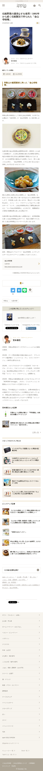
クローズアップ (7, 708)
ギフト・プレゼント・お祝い (11, 615)
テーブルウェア (7, 697)
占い (3, 714)
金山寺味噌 (18, 74)
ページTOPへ (21, 596)
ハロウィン (5, 638)
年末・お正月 (6, 650)
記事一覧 (35, 432)
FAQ (13, 766)
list (13, 293)
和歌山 (6, 301)
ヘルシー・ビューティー (9, 632)
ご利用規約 (31, 763)
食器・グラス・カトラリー (10, 685)
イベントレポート (7, 702)
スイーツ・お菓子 (7, 673)
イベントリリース (7, 726)
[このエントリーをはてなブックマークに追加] (19, 290)
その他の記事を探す (11, 570)
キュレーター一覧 (7, 750)
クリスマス (5, 644)
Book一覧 (25, 750)
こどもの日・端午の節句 (9, 662)
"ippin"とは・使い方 (8, 754)
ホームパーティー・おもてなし (12, 627)
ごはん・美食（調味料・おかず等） (13, 667)
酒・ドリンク (6, 679)
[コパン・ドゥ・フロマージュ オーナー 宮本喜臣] (17, 343)
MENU (3, 5)
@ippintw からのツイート (10, 743)
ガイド (4, 720)
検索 (39, 5)
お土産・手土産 (7, 621)
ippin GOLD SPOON (8, 737)
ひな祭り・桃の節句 (8, 656)
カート (34, 5)
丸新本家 (8, 74)
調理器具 (5, 691)
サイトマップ (6, 766)
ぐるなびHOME (6, 763)
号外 (3, 732)
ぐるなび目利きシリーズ (20, 763)
